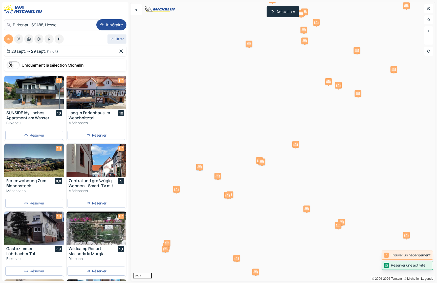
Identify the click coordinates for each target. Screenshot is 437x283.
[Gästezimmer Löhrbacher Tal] (34, 228)
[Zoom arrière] (428, 40)
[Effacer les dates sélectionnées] (122, 51)
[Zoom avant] (428, 30)
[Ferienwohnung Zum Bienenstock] (34, 160)
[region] (282, 141)
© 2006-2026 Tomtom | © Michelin (395, 278)
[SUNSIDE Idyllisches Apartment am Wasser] (34, 92)
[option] (8, 39)
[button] (328, 81)
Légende (427, 278)
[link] (407, 255)
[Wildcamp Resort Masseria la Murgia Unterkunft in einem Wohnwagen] (96, 228)
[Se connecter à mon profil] (428, 8)
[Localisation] (428, 51)
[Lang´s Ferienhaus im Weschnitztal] (96, 92)
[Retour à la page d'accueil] (24, 9)
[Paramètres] (428, 19)
